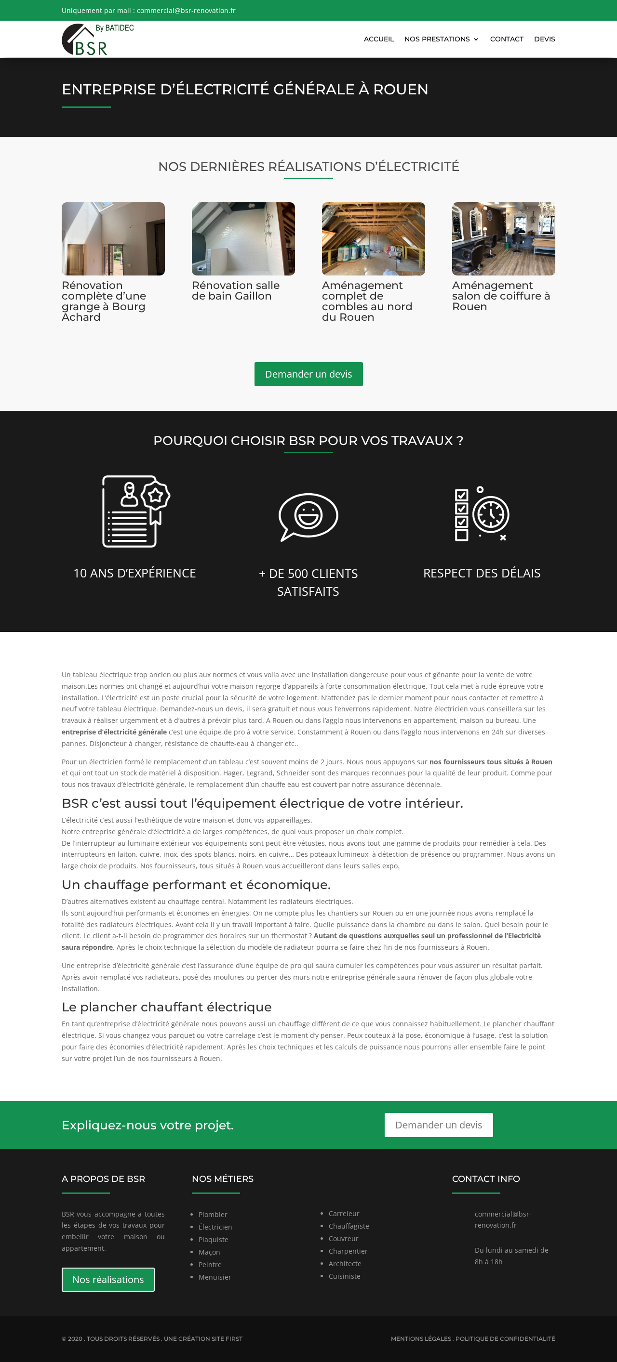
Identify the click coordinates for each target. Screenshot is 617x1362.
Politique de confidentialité (505, 1338)
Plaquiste (213, 1239)
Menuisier (215, 1277)
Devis (544, 39)
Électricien (215, 1226)
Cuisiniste (345, 1276)
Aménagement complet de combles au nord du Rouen (367, 301)
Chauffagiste (349, 1226)
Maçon (209, 1252)
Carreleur (344, 1213)
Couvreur (344, 1238)
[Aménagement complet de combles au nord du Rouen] (373, 238)
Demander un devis (308, 373)
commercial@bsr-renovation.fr (186, 10)
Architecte (345, 1263)
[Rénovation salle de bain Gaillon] (243, 238)
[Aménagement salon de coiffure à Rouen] (503, 238)
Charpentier (348, 1251)
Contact (506, 39)
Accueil (379, 39)
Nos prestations (437, 39)
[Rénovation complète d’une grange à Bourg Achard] (113, 238)
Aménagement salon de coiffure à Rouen (501, 296)
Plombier (213, 1214)
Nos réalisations (108, 1279)
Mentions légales (421, 1338)
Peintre (210, 1264)
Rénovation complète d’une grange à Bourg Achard (104, 301)
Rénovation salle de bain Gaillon (236, 290)
